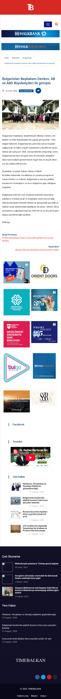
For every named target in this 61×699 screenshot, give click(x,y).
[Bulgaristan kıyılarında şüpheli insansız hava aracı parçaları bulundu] (16, 501)
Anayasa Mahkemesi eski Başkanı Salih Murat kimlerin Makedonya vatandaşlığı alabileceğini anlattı (37, 590)
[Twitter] (43, 677)
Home (7, 58)
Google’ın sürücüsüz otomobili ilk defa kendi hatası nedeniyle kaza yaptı (36, 577)
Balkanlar (15, 58)
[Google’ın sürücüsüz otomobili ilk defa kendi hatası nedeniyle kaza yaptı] (7, 579)
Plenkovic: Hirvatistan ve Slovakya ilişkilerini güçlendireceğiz (34, 486)
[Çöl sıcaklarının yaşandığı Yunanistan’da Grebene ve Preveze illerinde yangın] (16, 529)
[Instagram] (55, 677)
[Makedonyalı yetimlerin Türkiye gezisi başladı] (7, 567)
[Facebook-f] (37, 677)
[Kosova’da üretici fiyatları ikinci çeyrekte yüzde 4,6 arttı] (16, 515)
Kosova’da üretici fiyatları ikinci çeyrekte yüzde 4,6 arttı (35, 514)
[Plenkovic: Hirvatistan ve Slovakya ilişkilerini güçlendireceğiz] (16, 487)
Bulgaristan (27, 58)
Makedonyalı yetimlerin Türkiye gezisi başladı (36, 563)
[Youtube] (49, 677)
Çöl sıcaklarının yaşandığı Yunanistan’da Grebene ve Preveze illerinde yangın (35, 528)
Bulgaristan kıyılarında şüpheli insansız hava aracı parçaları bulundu (35, 500)
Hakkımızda (22, 696)
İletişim (34, 696)
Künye (43, 696)
